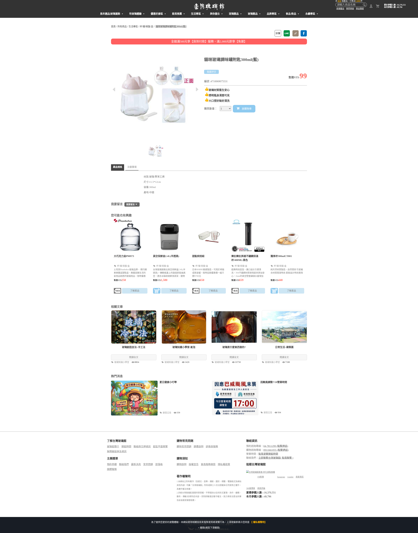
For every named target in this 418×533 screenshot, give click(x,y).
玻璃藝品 (253, 13)
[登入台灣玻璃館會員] (371, 6)
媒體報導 (112, 469)
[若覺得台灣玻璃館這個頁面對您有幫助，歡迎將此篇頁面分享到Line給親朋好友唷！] (286, 33)
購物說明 (181, 464)
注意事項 (132, 167)
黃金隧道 (360, 9)
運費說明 (198, 446)
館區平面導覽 (160, 446)
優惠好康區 (157, 13)
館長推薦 (177, 13)
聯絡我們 (124, 464)
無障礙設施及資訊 (117, 451)
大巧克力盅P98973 (124, 256)
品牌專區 (272, 13)
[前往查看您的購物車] (377, 6)
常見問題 (148, 464)
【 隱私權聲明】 (258, 522)
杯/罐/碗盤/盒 (146, 26)
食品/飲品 (291, 13)
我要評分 (211, 72)
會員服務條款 (208, 464)
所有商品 (122, 26)
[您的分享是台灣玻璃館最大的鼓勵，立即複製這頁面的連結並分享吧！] (295, 33)
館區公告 (167, 412)
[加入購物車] (156, 291)
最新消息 (136, 464)
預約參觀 (112, 464)
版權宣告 (194, 464)
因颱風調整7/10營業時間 (273, 382)
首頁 (113, 26)
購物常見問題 (184, 446)
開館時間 (126, 446)
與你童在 (215, 13)
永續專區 (310, 13)
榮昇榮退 (350, 9)
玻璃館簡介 (113, 446)
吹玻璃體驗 (135, 13)
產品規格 (117, 167)
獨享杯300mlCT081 (281, 256)
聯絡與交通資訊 (142, 446)
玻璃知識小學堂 (122, 362)
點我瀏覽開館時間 (268, 454)
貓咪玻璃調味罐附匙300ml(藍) (171, 26)
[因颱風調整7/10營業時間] (235, 398)
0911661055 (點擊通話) (276, 450)
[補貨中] (117, 291)
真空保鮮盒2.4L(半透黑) (166, 256)
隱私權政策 (224, 464)
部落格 (159, 464)
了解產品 (134, 290)
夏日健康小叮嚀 (168, 382)
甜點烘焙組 (198, 256)
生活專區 (196, 13)
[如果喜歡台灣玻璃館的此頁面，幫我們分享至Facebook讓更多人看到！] (303, 33)
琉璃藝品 (340, 9)
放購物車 (246, 108)
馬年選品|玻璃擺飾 (110, 13)
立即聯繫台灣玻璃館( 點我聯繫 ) (275, 458)
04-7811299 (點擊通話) (275, 446)
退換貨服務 (212, 446)
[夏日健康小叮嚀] (134, 398)
